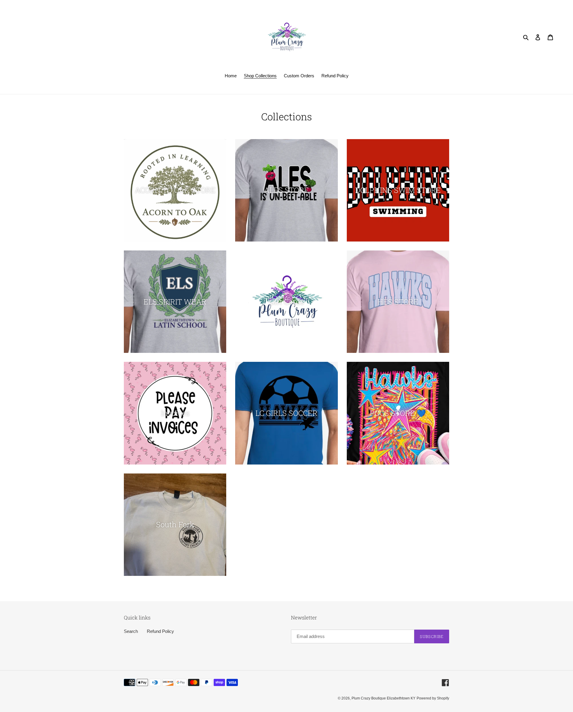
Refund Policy (160, 631)
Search (131, 631)
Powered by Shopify (433, 698)
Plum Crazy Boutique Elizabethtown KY (383, 698)
